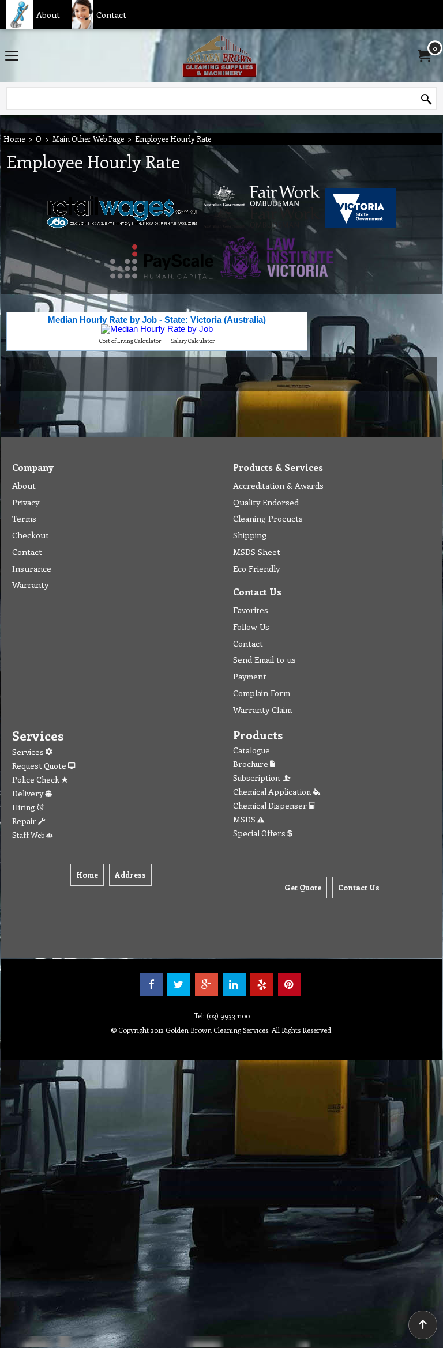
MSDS (245, 819)
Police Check (36, 779)
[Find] (426, 99)
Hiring (24, 807)
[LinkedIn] (234, 984)
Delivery (28, 793)
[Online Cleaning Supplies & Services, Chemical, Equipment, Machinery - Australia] (219, 55)
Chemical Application (273, 791)
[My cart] (423, 56)
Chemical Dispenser (271, 805)
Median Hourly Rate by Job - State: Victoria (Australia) (157, 319)
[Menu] (11, 56)
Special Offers (260, 833)
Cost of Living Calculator (130, 341)
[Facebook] (151, 984)
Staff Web (29, 835)
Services (29, 751)
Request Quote (40, 765)
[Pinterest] (289, 984)
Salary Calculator (193, 341)
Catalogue (251, 750)
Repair (25, 820)
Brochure (251, 763)
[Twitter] (178, 984)
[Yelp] (261, 984)
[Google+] (206, 984)
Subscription (258, 777)
